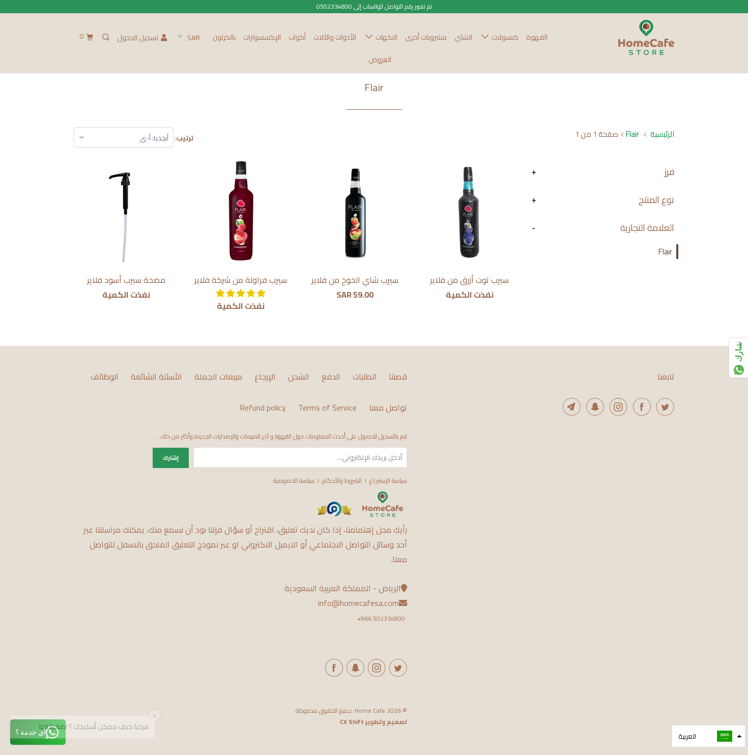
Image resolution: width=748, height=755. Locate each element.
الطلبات (365, 376)
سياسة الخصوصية (293, 480)
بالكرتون (224, 37)
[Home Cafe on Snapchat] (593, 407)
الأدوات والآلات (334, 37)
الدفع (331, 376)
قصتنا (398, 376)
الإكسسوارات (262, 37)
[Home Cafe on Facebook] (640, 407)
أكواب (297, 37)
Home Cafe (370, 710)
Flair (665, 251)
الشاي (463, 37)
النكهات (384, 37)
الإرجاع (265, 376)
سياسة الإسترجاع (388, 480)
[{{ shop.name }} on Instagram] (375, 668)
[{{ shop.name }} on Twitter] (396, 668)
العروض (379, 59)
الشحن (298, 376)
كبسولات (503, 37)
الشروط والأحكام (342, 480)
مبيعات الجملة (218, 376)
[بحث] (105, 37)
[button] (240, 293)
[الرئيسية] (382, 514)
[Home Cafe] (622, 37)
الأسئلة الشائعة (156, 376)
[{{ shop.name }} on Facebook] (332, 668)
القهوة (537, 37)
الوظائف (105, 376)
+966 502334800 (381, 618)
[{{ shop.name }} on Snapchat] (353, 668)
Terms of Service (327, 407)
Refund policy (263, 407)
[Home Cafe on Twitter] (663, 407)
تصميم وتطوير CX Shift (373, 722)
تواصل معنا (388, 407)
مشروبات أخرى (426, 37)
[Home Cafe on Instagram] (616, 407)
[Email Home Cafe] (570, 407)
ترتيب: (183, 138)
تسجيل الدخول (137, 37)
